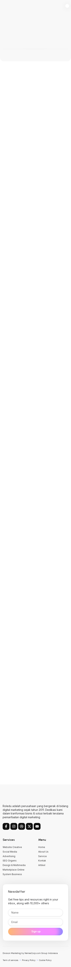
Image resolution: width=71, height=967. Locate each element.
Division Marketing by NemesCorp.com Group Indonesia (30, 953)
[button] (67, 6)
